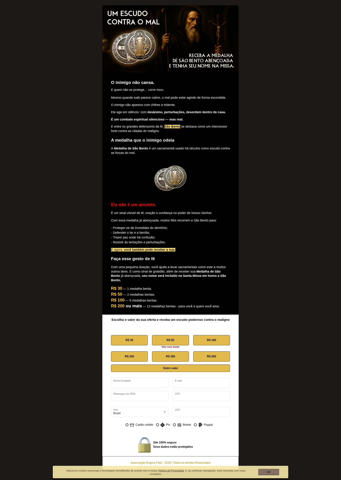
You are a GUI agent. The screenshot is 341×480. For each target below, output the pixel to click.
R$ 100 (211, 340)
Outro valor (170, 368)
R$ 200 (129, 356)
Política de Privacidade (171, 470)
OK (268, 472)
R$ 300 (170, 356)
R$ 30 (129, 340)
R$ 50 (170, 340)
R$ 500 (211, 356)
